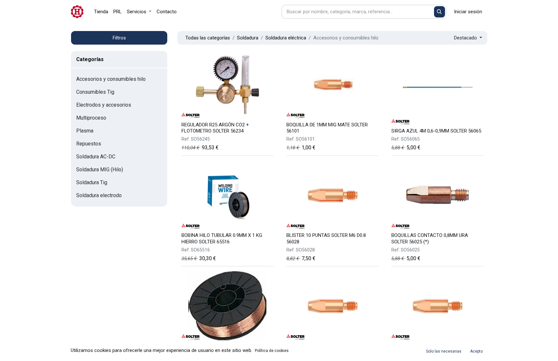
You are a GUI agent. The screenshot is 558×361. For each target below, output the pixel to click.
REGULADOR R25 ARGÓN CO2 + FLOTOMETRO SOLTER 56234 (215, 128)
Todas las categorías (207, 38)
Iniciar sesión (468, 12)
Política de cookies (272, 350)
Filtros (119, 38)
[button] (468, 38)
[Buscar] (439, 11)
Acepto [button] (476, 351)
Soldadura (247, 38)
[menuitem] (101, 11)
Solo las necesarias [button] (443, 351)
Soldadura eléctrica (285, 38)
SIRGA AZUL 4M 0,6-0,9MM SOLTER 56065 (436, 131)
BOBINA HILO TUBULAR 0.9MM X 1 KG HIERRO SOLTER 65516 (221, 238)
